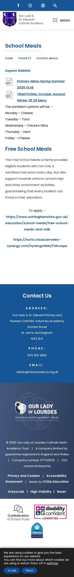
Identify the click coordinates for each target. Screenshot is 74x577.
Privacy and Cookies (24, 476)
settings (52, 563)
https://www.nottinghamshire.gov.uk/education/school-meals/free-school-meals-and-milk (37, 223)
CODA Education (56, 482)
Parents (25, 58)
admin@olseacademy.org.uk (37, 372)
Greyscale (18, 492)
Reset (61, 492)
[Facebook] (19, 6)
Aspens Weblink (17, 71)
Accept (12, 570)
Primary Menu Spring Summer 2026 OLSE (41, 85)
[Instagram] (31, 6)
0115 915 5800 (37, 355)
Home (9, 58)
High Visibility (42, 492)
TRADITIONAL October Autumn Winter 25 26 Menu (41, 98)
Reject (29, 570)
